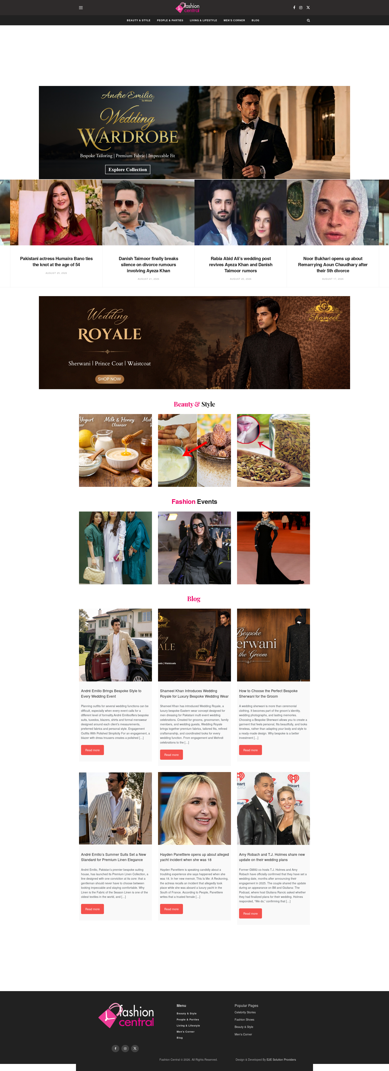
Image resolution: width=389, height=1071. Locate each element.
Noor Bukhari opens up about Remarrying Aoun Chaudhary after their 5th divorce (333, 264)
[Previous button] (9, 237)
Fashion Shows (244, 1019)
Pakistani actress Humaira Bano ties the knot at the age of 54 (56, 261)
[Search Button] (308, 20)
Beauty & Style (139, 20)
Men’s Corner (234, 20)
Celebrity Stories (245, 1012)
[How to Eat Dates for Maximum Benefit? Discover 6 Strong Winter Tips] (194, 450)
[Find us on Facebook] (294, 7)
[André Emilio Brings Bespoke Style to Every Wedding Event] (115, 645)
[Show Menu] (81, 7)
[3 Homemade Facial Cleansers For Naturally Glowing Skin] (115, 450)
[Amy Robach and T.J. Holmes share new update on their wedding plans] (273, 808)
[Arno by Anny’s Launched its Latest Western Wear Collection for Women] (115, 548)
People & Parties (170, 20)
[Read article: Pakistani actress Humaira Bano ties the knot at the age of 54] (56, 212)
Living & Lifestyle (203, 20)
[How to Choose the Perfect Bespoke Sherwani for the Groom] (273, 645)
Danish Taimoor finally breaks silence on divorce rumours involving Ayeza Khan (148, 264)
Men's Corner (243, 1034)
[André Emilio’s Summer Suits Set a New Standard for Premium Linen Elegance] (115, 808)
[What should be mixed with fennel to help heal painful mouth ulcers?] (273, 450)
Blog (255, 20)
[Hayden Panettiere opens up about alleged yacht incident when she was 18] (194, 808)
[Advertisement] (194, 55)
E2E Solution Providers (281, 1059)
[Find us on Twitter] (308, 7)
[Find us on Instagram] (300, 7)
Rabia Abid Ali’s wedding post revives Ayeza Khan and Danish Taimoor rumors (240, 264)
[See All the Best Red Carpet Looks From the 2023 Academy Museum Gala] (273, 548)
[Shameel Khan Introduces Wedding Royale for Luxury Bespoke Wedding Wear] (194, 645)
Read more (92, 750)
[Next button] (379, 237)
